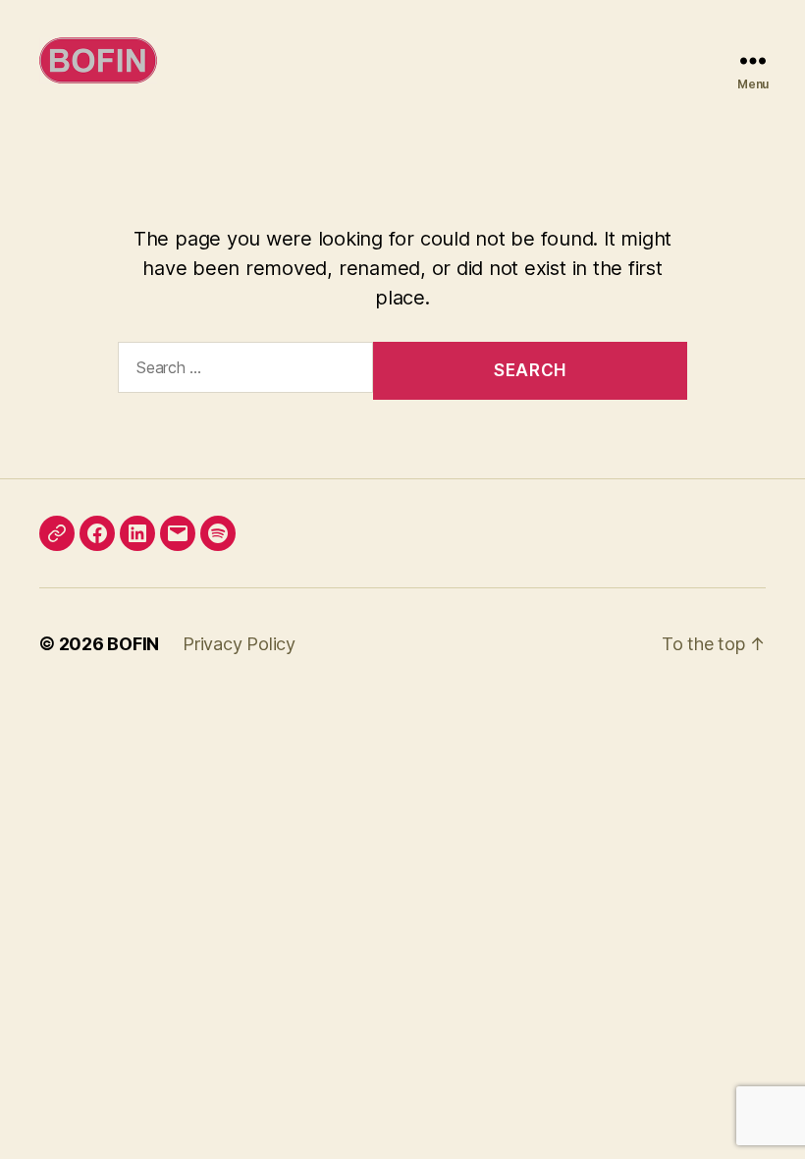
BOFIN (133, 644)
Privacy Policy (239, 644)
